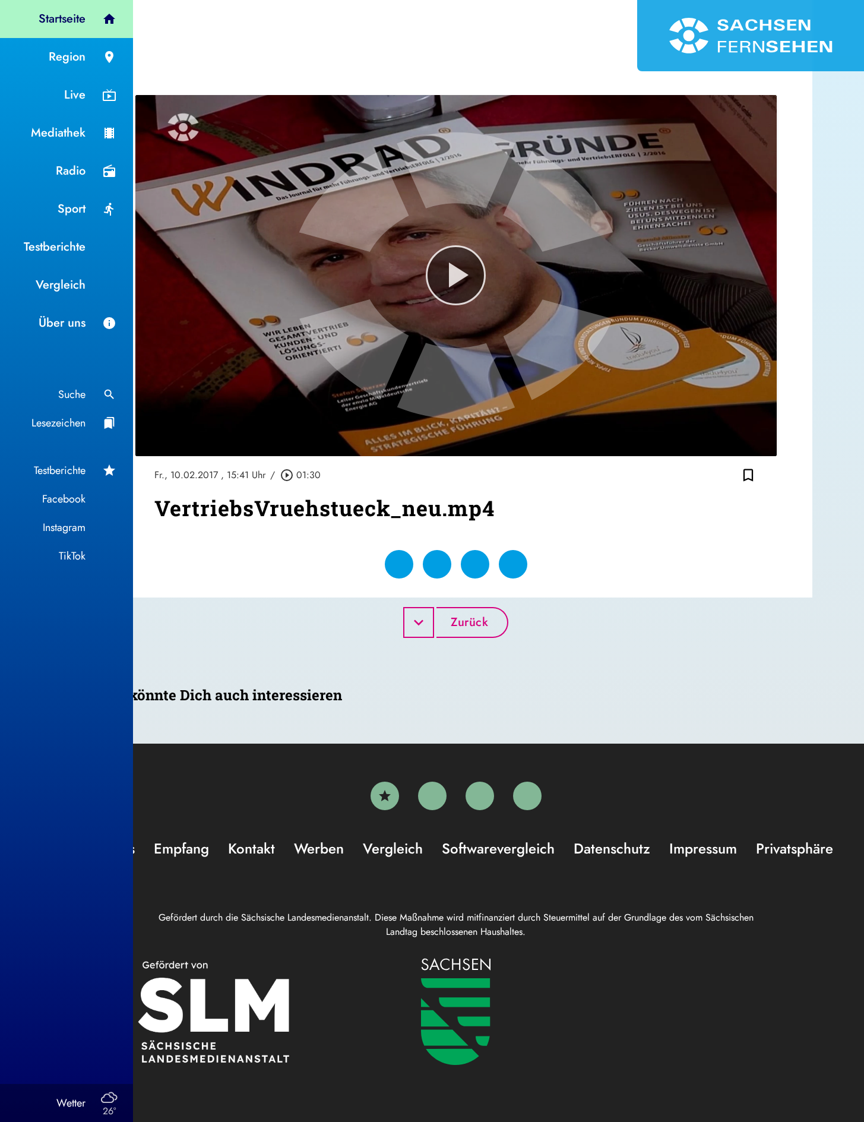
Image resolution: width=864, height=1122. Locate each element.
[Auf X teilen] (437, 564)
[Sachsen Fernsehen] (750, 35)
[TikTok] (527, 796)
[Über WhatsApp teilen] (475, 564)
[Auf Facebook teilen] (399, 564)
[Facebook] (432, 796)
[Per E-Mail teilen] (513, 564)
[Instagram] (480, 796)
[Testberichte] (385, 796)
